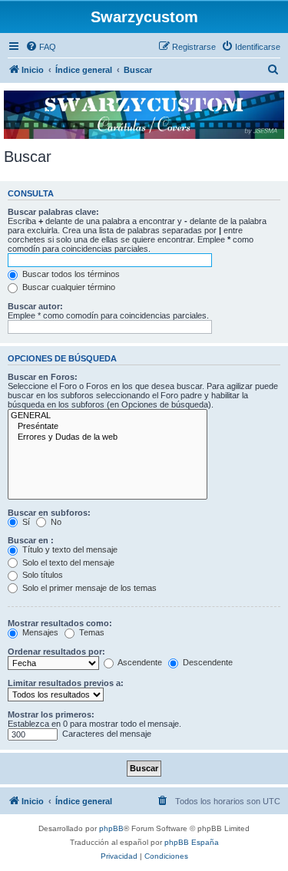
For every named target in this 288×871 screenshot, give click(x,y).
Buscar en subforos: (49, 512)
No (54, 521)
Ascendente (139, 662)
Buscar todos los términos (70, 274)
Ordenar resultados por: (56, 651)
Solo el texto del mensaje (67, 562)
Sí (25, 521)
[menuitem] (40, 47)
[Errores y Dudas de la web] (107, 437)
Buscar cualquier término (67, 287)
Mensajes (39, 632)
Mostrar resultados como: (60, 623)
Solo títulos (41, 574)
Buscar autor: (35, 306)
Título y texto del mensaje (69, 549)
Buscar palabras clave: (53, 211)
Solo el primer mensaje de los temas (88, 587)
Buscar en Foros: (43, 376)
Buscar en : (31, 540)
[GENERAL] (107, 416)
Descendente (206, 662)
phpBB (111, 828)
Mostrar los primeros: (51, 714)
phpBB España (191, 842)
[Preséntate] (107, 426)
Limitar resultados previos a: (66, 683)
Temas (90, 632)
